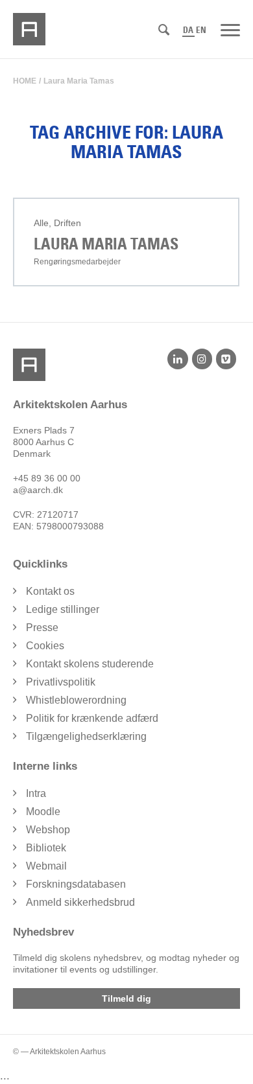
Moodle (43, 811)
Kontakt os (50, 591)
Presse (42, 627)
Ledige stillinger (62, 609)
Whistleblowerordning (76, 700)
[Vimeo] (226, 359)
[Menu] (230, 29)
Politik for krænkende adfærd (92, 718)
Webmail (46, 865)
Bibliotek (46, 847)
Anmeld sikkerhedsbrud (80, 902)
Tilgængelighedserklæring (86, 736)
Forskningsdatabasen (76, 884)
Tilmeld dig (126, 998)
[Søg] (163, 30)
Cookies (45, 645)
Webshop (48, 829)
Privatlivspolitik (60, 681)
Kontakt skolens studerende (90, 663)
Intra (36, 793)
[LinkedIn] (177, 359)
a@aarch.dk (38, 490)
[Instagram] (202, 359)
